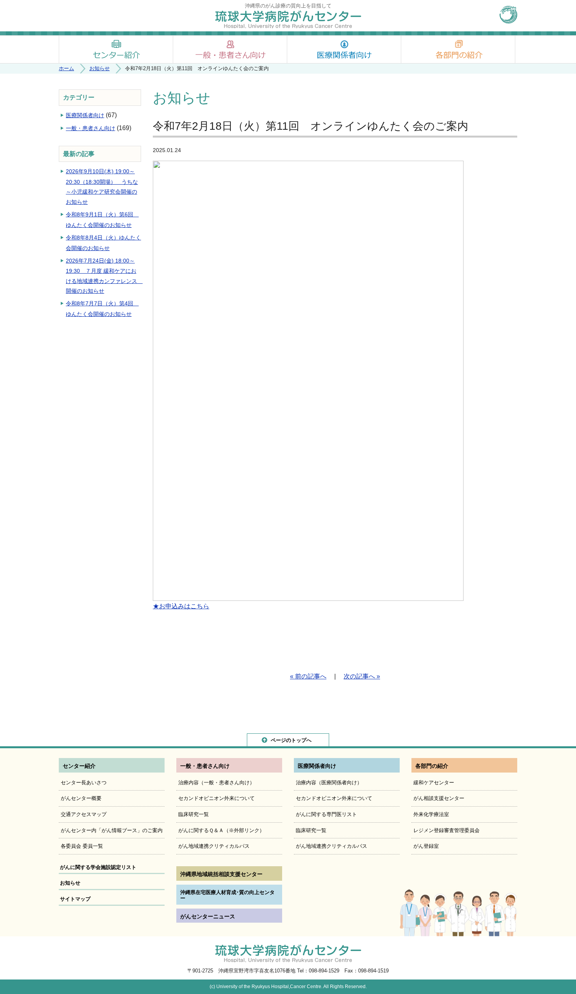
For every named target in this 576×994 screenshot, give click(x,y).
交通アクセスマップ (84, 814)
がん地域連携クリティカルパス (214, 846)
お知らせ (99, 68)
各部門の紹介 (458, 49)
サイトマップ (75, 899)
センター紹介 (116, 49)
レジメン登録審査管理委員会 (446, 830)
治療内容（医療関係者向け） (329, 782)
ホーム (66, 68)
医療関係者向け (344, 49)
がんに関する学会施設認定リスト (98, 867)
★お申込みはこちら (181, 606)
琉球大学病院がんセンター (288, 19)
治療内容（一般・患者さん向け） (216, 782)
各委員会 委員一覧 (82, 846)
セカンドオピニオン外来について (216, 798)
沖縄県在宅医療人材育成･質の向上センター (227, 895)
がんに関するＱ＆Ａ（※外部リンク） (221, 830)
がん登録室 (426, 846)
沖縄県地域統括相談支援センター (221, 874)
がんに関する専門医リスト (326, 814)
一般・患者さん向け (230, 49)
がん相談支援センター (438, 798)
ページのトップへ (291, 740)
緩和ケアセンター (433, 782)
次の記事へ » (362, 676)
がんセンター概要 (81, 798)
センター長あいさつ (84, 782)
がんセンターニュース (207, 916)
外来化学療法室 (431, 814)
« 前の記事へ (308, 676)
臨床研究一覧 (193, 814)
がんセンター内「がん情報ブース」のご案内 (112, 830)
